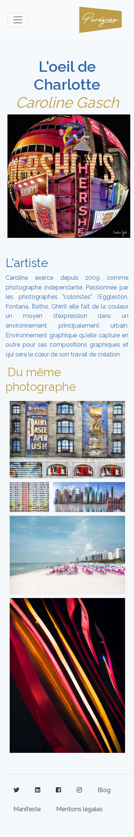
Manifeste (27, 809)
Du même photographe (41, 379)
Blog (104, 790)
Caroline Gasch (67, 102)
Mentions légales (79, 809)
